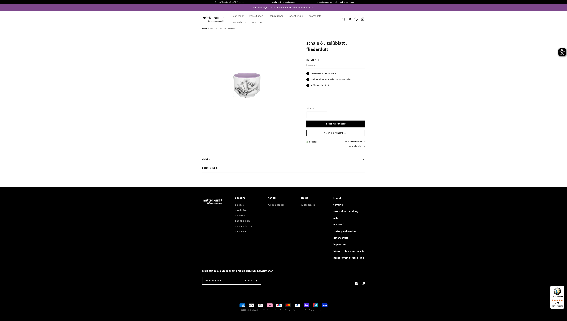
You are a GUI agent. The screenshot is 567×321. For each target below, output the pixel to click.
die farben (240, 215)
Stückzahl (310, 108)
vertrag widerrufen (344, 231)
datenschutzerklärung (282, 310)
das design (241, 210)
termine (338, 205)
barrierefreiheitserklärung (348, 258)
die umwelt (241, 231)
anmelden (247, 281)
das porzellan (242, 221)
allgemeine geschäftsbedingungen (304, 310)
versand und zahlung (345, 211)
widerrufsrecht (267, 310)
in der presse (308, 205)
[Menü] (562, 287)
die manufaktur (243, 226)
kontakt (338, 198)
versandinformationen (355, 142)
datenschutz (340, 238)
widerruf (338, 224)
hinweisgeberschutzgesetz (348, 251)
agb (335, 218)
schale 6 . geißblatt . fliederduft (223, 29)
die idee (239, 205)
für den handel (276, 205)
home (204, 29)
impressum (339, 244)
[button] (240, 16)
